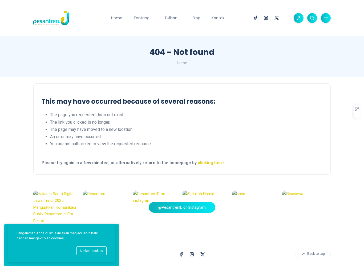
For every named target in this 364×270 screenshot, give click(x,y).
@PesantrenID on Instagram (182, 207)
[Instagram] (266, 17)
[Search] (312, 18)
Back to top (315, 254)
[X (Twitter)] (276, 17)
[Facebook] (255, 17)
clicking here (211, 162)
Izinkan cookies (91, 251)
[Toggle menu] (326, 18)
